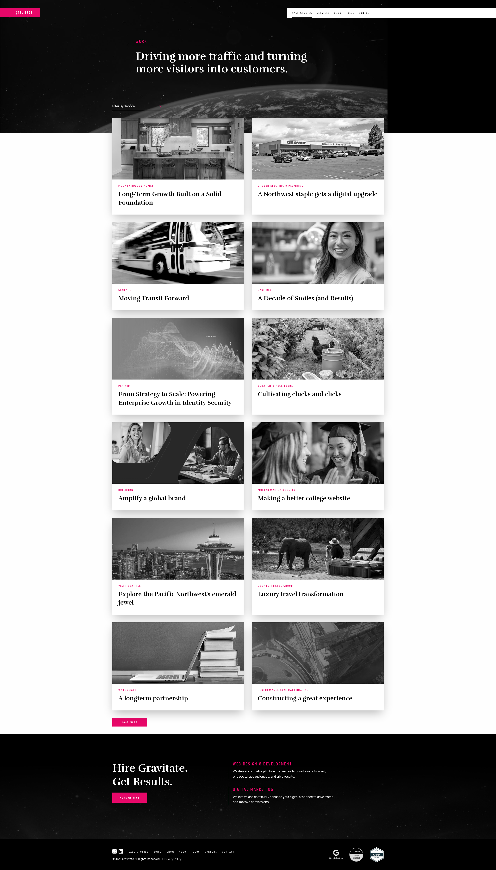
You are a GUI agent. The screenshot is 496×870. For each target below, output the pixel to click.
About (338, 13)
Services (323, 13)
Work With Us (130, 798)
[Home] (20, 12)
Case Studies (302, 13)
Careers (211, 852)
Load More (130, 722)
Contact (365, 13)
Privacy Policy (172, 859)
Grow (170, 852)
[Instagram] (114, 851)
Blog (351, 13)
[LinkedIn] (121, 851)
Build (158, 852)
